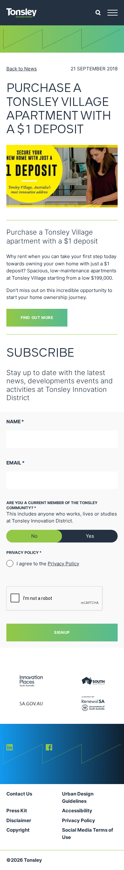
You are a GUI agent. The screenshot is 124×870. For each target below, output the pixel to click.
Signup (62, 632)
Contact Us (19, 794)
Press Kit (16, 811)
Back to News (21, 69)
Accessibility (77, 811)
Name (15, 422)
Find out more (37, 317)
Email (15, 463)
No (34, 536)
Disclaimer (18, 820)
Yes (90, 536)
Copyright (18, 830)
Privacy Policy (63, 564)
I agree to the (48, 564)
